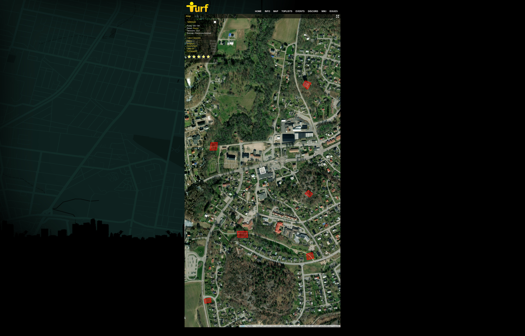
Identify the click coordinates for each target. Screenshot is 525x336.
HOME (258, 11)
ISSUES (333, 11)
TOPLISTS (287, 11)
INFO (267, 11)
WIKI (323, 11)
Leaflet (242, 326)
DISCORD (313, 11)
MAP (275, 11)
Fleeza (195, 28)
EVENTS (300, 11)
